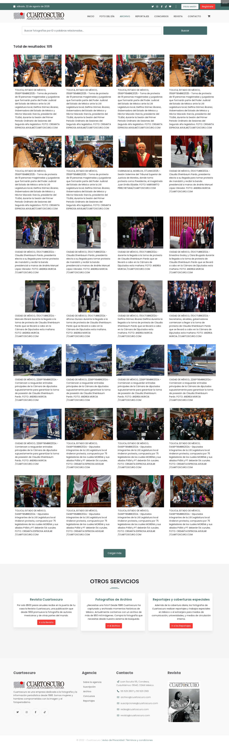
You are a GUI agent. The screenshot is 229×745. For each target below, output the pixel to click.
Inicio (90, 16)
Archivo (125, 16)
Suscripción (89, 686)
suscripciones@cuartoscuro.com (139, 703)
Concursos (161, 16)
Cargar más (115, 553)
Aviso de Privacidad (113, 740)
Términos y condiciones (139, 740)
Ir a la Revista (46, 622)
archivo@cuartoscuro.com (136, 697)
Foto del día (107, 16)
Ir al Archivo (113, 625)
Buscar (185, 30)
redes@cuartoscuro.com (135, 709)
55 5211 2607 (127, 691)
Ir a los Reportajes (181, 625)
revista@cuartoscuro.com (135, 715)
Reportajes (142, 16)
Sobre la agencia (91, 682)
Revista (178, 16)
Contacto (194, 16)
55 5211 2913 (142, 691)
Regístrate (207, 6)
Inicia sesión (189, 6)
